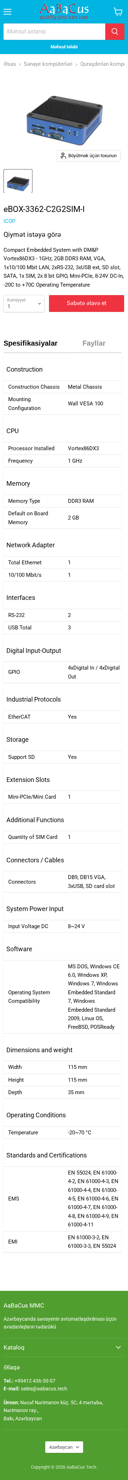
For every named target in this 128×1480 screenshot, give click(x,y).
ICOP (9, 221)
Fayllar (94, 343)
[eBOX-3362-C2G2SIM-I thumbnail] (18, 181)
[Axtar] (114, 31)
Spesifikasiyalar (31, 343)
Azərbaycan (61, 1447)
